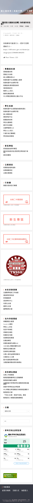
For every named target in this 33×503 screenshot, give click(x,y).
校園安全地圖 (7, 335)
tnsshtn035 (8, 33)
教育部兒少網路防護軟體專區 (13, 398)
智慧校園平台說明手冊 (10, 83)
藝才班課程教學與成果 (10, 360)
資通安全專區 (7, 332)
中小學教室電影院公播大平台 (13, 96)
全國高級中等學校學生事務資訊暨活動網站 (16, 383)
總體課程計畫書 (8, 321)
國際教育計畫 (7, 309)
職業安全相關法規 (9, 349)
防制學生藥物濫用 (9, 351)
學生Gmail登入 (8, 131)
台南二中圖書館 (8, 375)
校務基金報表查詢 (9, 167)
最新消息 (12, 35)
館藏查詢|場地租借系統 (11, 85)
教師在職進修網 (8, 93)
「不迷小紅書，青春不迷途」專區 (14, 395)
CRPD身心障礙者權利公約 (12, 346)
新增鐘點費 (7, 298)
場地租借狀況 (7, 88)
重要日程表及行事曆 (10, 185)
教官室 (7, 35)
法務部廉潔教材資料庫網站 (12, 362)
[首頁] (1, 26)
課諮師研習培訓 (8, 295)
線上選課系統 (7, 114)
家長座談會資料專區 (10, 148)
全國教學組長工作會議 (10, 292)
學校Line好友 (7, 327)
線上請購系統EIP (9, 77)
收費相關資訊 (7, 170)
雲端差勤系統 (7, 72)
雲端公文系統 (7, 74)
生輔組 (17, 35)
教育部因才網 (7, 392)
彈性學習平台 (7, 117)
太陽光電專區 (7, 173)
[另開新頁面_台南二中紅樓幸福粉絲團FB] (16, 243)
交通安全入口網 (8, 357)
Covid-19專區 (8, 324)
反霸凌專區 (7, 340)
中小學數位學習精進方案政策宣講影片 (16, 389)
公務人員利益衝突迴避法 (11, 354)
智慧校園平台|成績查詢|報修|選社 (14, 109)
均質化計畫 (7, 303)
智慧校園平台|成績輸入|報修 (12, 80)
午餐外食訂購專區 (9, 133)
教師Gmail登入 (8, 91)
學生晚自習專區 (8, 136)
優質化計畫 (7, 306)
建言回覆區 (7, 155)
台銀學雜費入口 (8, 128)
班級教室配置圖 (8, 338)
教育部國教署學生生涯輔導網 (13, 377)
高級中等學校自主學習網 (11, 387)
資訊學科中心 (7, 301)
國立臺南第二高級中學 (11, 11)
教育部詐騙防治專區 (10, 380)
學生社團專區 (7, 122)
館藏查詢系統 (7, 120)
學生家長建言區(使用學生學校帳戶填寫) (15, 151)
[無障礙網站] (10, 475)
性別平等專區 (7, 329)
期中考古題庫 (7, 125)
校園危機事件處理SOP (10, 343)
